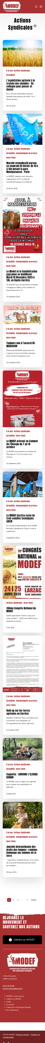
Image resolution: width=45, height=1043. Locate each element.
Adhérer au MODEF (13, 999)
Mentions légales (22, 1035)
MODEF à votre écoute (15, 996)
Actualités (10, 74)
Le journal (10, 1004)
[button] (41, 6)
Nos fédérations (12, 1010)
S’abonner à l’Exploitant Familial (18, 1007)
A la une (9, 70)
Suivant (33, 900)
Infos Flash (11, 157)
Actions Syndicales (22, 70)
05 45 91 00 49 (8, 986)
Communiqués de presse (26, 153)
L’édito (8, 1002)
